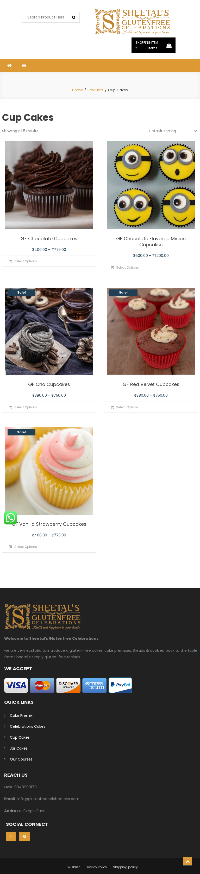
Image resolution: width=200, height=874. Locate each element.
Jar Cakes (19, 748)
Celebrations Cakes (27, 726)
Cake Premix (21, 715)
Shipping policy (125, 867)
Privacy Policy (96, 867)
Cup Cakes (20, 737)
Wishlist (73, 867)
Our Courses (21, 759)
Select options (25, 261)
